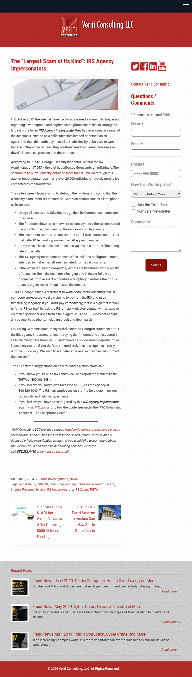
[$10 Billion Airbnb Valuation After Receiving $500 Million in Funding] (22, 519)
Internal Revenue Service (28, 489)
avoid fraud (27, 484)
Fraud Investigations (54, 479)
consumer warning (63, 484)
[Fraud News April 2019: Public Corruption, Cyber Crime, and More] (20, 640)
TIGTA (94, 489)
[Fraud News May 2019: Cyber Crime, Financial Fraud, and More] (20, 613)
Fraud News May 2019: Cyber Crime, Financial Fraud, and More (86, 606)
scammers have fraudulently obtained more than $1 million (53, 173)
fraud (81, 484)
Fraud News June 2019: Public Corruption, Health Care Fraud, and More (94, 580)
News (74, 479)
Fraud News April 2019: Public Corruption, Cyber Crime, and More (89, 634)
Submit (156, 265)
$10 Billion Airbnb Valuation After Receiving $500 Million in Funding (50, 525)
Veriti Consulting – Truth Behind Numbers (98, 27)
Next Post (85, 507)
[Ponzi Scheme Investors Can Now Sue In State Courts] (109, 519)
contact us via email (54, 451)
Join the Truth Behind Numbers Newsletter (154, 208)
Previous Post (50, 507)
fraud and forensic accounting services (92, 429)
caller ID (42, 484)
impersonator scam (100, 484)
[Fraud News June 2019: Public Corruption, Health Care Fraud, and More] (20, 587)
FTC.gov (40, 407)
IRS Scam (81, 489)
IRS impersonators (60, 489)
